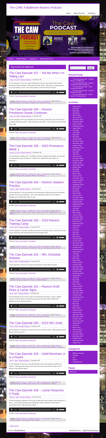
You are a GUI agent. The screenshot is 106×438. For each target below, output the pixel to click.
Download (32, 96)
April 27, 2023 (14, 326)
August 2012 (77, 342)
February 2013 (77, 329)
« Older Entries (14, 426)
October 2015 (77, 271)
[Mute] (57, 92)
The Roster (91, 13)
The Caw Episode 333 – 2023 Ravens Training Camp (81, 95)
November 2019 (78, 180)
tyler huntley (46, 139)
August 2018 (77, 206)
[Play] (12, 92)
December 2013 (78, 314)
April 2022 (76, 137)
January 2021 (77, 156)
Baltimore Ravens (21, 101)
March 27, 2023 (14, 397)
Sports (39, 101)
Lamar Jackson (40, 212)
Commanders (26, 102)
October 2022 (77, 124)
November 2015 (78, 269)
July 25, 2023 (14, 227)
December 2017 (78, 217)
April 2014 (76, 306)
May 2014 (76, 303)
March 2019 (76, 193)
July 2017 (76, 228)
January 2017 (77, 241)
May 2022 (76, 135)
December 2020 (78, 158)
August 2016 (77, 251)
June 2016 (76, 256)
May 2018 (76, 210)
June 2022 (76, 132)
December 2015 (78, 267)
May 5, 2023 (13, 293)
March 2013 (76, 327)
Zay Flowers (41, 175)
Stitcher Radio (21, 59)
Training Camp (48, 248)
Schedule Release (41, 280)
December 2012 (78, 334)
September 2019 (78, 184)
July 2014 (76, 301)
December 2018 (78, 197)
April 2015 (76, 282)
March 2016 (76, 260)
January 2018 (77, 215)
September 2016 (78, 249)
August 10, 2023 (14, 152)
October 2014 (77, 295)
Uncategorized (46, 101)
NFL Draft (32, 316)
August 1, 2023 (14, 189)
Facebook (33, 59)
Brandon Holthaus (26, 79)
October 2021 (77, 145)
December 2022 (78, 119)
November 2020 (78, 161)
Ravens (48, 102)
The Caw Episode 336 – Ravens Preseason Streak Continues (30, 111)
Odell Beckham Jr (54, 212)
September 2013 (78, 321)
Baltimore (58, 101)
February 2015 (77, 286)
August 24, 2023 (14, 79)
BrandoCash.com (46, 59)
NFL (34, 101)
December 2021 (78, 141)
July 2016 (76, 254)
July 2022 (76, 130)
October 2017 (77, 221)
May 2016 (76, 258)
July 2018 (76, 208)
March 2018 (76, 212)
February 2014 (77, 310)
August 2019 (77, 186)
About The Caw (79, 13)
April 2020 (76, 171)
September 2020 (78, 165)
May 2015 (76, 280)
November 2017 (78, 219)
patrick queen (40, 316)
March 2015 (76, 284)
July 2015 (76, 277)
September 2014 (78, 297)
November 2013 (78, 316)
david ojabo (25, 248)
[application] (37, 92)
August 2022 (77, 128)
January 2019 (77, 195)
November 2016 (78, 245)
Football (30, 101)
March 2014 (76, 308)
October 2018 (77, 202)
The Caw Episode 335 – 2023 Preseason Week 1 (81, 87)
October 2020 (77, 163)
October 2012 (77, 338)
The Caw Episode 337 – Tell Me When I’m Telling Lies (82, 80)
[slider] (62, 92)
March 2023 (76, 115)
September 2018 (78, 204)
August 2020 (77, 167)
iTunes (10, 59)
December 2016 (78, 243)
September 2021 (78, 148)
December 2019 (78, 178)
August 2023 (77, 106)
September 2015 (78, 273)
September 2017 (78, 223)
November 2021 (78, 143)
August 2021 (77, 150)
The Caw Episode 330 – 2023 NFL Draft (35, 323)
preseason (42, 102)
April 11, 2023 (14, 360)
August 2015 (77, 275)
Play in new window (21, 96)
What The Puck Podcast (91, 430)
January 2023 (77, 117)
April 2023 (76, 113)
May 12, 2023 (14, 261)
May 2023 (76, 111)
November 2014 (78, 293)
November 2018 (78, 199)
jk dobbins (30, 139)
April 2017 (76, 234)
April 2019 (76, 191)
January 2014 (77, 312)
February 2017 (77, 238)
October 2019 (77, 182)
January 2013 (77, 332)
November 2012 (78, 336)
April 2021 (76, 154)
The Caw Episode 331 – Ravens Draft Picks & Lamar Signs (34, 288)
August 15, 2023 (14, 116)
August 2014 (77, 299)
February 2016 (77, 262)
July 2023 (76, 109)
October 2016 (77, 247)
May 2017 (76, 232)
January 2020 (77, 176)
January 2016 (77, 264)
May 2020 (76, 169)
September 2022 (78, 126)
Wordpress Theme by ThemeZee (53, 434)
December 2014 (78, 290)
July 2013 (76, 325)
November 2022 (78, 122)
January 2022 (77, 139)
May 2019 (76, 189)
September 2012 (78, 340)
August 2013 (77, 323)
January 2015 (77, 288)
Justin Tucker (31, 212)
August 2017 (77, 225)
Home (69, 13)
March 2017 (76, 236)
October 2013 (77, 319)
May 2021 (76, 152)
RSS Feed (73, 372)
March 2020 (76, 173)
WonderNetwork (19, 430)
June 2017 (76, 230)
